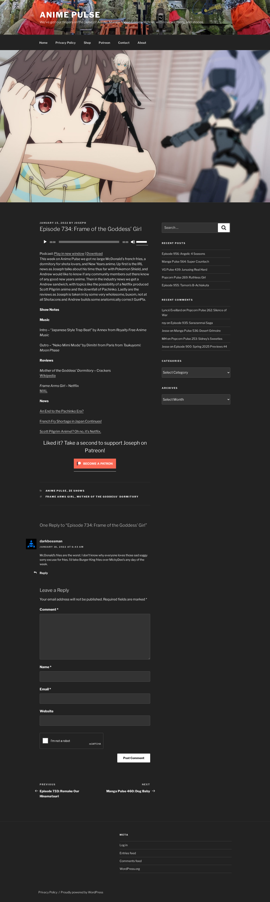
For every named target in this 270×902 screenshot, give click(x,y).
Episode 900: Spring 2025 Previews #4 (200, 346)
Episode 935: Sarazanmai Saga (192, 323)
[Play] (45, 242)
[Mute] (133, 242)
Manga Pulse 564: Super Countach (185, 261)
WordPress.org (130, 868)
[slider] (142, 241)
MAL (43, 391)
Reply (44, 573)
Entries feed (128, 853)
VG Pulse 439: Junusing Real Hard (184, 269)
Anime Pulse (70, 14)
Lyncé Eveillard (172, 310)
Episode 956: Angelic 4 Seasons (183, 253)
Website (46, 711)
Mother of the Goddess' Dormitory (108, 496)
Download (94, 254)
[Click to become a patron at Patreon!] (95, 469)
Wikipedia (48, 376)
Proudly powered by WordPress (82, 892)
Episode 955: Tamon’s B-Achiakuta (185, 285)
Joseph (80, 222)
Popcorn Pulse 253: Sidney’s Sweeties (196, 338)
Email (45, 689)
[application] (95, 242)
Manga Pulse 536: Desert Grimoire (197, 330)
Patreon (104, 42)
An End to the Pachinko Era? (62, 411)
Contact (124, 42)
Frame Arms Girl (60, 496)
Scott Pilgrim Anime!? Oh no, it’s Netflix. (70, 431)
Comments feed (131, 861)
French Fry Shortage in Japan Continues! (71, 421)
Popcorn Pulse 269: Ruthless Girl (184, 277)
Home (43, 42)
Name (45, 667)
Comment (49, 609)
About (142, 42)
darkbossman (51, 541)
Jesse (165, 330)
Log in (124, 845)
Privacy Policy (65, 42)
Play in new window (69, 254)
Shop (87, 42)
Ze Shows (77, 490)
